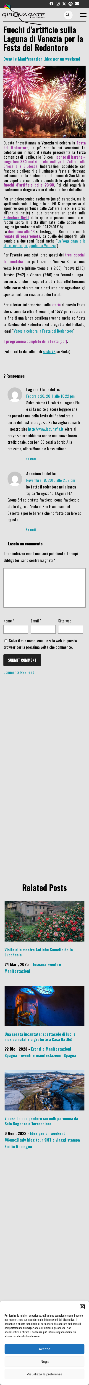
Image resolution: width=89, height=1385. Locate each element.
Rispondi (31, 459)
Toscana (39, 964)
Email (36, 621)
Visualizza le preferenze (44, 1374)
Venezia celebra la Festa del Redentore (43, 331)
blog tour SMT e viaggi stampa (53, 1140)
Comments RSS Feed (18, 672)
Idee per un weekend (62, 59)
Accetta (44, 1349)
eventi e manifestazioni (41, 1055)
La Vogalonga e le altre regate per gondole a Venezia (44, 243)
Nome (8, 621)
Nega (45, 1362)
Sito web (64, 621)
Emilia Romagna (18, 1146)
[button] (82, 1306)
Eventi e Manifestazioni (23, 59)
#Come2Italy (15, 1140)
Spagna (11, 1055)
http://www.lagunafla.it (45, 429)
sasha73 (49, 351)
